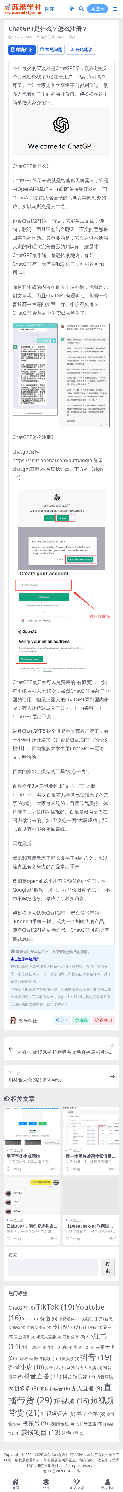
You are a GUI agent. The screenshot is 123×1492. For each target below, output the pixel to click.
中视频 (67, 1318)
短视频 (71, 1401)
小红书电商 (59, 1347)
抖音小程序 (57, 1367)
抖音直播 (42, 1376)
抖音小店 (26, 1367)
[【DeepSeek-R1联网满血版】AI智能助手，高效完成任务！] (91, 1196)
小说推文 (83, 1347)
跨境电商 (73, 1433)
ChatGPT (21, 1307)
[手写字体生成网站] (32, 1126)
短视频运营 (58, 1413)
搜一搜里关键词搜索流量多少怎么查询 (91, 1158)
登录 (100, 9)
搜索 (12, 1255)
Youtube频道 (39, 1318)
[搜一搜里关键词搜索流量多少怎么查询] (91, 1126)
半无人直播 (48, 1337)
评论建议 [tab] (84, 49)
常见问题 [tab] (53, 49)
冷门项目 (91, 1327)
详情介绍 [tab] (24, 49)
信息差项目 (39, 1327)
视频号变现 (61, 1423)
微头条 (70, 1358)
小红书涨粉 (33, 1347)
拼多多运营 (54, 1388)
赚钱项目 (41, 1432)
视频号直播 (88, 1423)
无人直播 (86, 1388)
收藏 (84, 1020)
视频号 (35, 1423)
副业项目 (24, 1337)
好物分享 (73, 1337)
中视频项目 (90, 1318)
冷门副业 (66, 1326)
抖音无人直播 (86, 1367)
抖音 (96, 1357)
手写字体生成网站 (23, 1156)
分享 (64, 1020)
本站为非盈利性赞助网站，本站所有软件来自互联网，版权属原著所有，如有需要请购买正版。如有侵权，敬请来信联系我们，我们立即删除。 (61, 1460)
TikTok (55, 1306)
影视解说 (24, 1359)
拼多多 (26, 1388)
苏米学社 (28, 1021)
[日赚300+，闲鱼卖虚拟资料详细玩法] (32, 1196)
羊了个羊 (90, 1413)
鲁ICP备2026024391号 (61, 1471)
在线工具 (47, 37)
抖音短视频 (78, 1376)
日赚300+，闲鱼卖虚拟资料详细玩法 (30, 1228)
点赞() (106, 1020)
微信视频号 (47, 1358)
